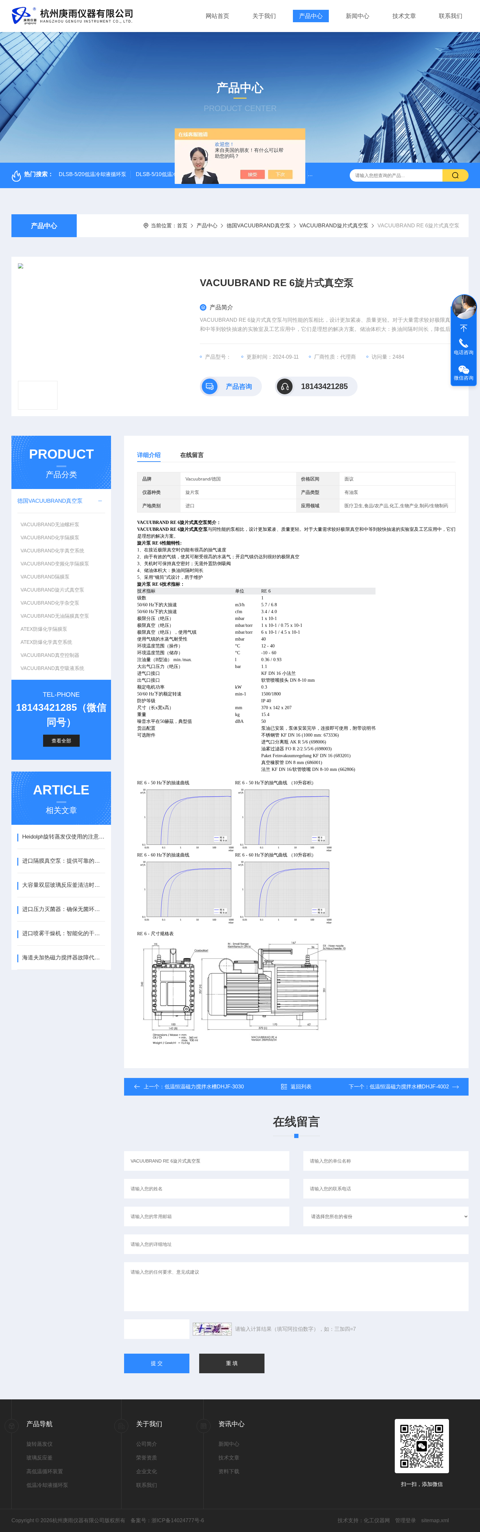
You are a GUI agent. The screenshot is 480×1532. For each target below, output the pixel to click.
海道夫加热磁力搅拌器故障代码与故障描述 (63, 957)
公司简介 (146, 1444)
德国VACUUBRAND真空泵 (258, 225)
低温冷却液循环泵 (47, 1485)
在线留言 (192, 455)
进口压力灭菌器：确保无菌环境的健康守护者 (63, 909)
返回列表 (301, 1086)
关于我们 (264, 16)
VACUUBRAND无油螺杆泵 (50, 524)
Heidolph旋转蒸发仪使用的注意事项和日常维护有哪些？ (63, 837)
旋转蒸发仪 (39, 1444)
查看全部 (61, 740)
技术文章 (404, 16)
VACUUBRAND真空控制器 (50, 655)
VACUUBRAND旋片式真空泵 (333, 225)
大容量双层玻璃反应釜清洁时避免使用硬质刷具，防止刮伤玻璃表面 (63, 885)
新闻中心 (357, 16)
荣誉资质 (146, 1457)
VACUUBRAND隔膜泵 (45, 576)
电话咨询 (463, 352)
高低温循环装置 (44, 1471)
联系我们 (450, 16)
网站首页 (217, 16)
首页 (182, 225)
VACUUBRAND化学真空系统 (52, 550)
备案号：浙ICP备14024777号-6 (167, 1520)
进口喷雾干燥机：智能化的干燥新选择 (63, 933)
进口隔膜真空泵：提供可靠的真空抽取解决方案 (63, 861)
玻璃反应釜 (39, 1457)
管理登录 (405, 1520)
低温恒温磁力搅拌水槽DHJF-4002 (409, 1086)
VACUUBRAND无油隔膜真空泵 (55, 616)
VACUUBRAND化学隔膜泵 (50, 537)
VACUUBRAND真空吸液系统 (52, 668)
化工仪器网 (377, 1520)
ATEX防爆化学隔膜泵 (44, 629)
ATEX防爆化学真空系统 (46, 642)
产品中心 (311, 16)
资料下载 (228, 1471)
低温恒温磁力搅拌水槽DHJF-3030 (204, 1086)
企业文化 (146, 1471)
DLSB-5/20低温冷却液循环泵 (92, 174)
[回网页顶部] (463, 328)
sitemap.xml (435, 1520)
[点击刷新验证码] (212, 1329)
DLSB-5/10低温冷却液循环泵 (169, 174)
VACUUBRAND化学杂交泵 (50, 603)
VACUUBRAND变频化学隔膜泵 (55, 563)
